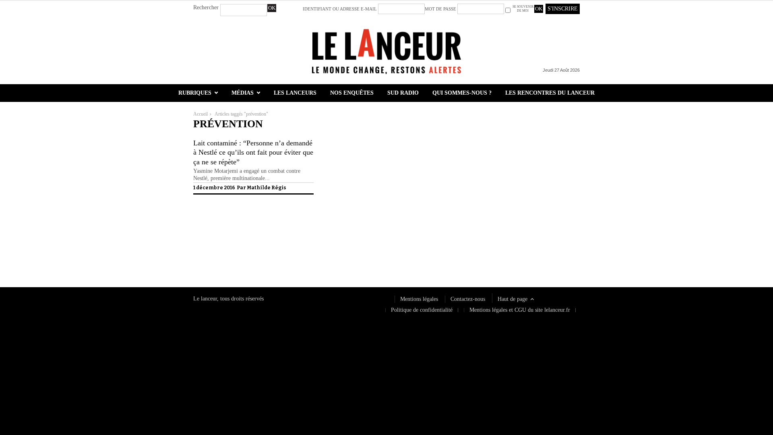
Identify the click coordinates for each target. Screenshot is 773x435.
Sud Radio (403, 93)
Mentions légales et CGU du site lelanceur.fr (519, 310)
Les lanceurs (295, 93)
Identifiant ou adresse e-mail (340, 8)
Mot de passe (440, 8)
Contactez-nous (468, 299)
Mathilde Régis (266, 188)
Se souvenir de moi (523, 8)
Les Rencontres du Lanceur (550, 93)
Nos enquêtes (352, 93)
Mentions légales (419, 299)
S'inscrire (563, 9)
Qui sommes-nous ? (462, 93)
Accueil (200, 114)
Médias (242, 93)
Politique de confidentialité (224, 251)
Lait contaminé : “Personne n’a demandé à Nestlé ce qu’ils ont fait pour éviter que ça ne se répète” (253, 152)
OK (271, 8)
